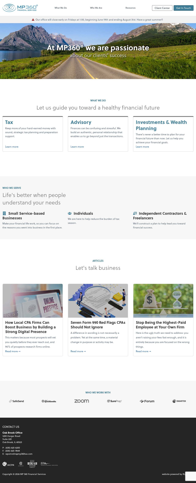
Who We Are (96, 7)
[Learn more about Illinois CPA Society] (21, 464)
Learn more (17, 146)
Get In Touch (183, 8)
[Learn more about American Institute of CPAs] (8, 464)
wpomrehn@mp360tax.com (19, 453)
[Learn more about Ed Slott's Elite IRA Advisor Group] (32, 464)
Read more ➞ (32, 351)
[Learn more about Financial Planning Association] (49, 464)
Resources (131, 7)
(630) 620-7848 (12, 450)
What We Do (61, 7)
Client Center (162, 8)
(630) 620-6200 (13, 447)
